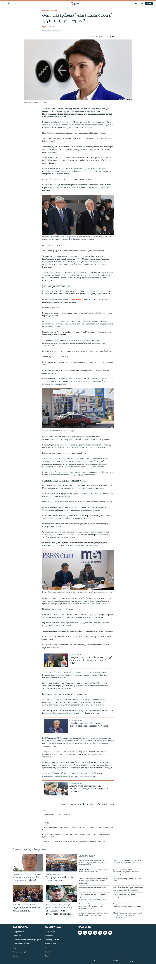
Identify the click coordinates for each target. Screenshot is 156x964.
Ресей (47, 948)
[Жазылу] (110, 933)
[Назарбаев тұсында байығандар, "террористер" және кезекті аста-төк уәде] (56, 726)
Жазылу (16, 956)
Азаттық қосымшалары (21, 944)
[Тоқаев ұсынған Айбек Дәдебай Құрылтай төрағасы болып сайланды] (28, 893)
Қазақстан (49, 936)
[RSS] (105, 933)
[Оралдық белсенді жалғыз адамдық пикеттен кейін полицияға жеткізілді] (28, 862)
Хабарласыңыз (18, 932)
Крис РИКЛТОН (48, 27)
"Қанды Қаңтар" (76, 299)
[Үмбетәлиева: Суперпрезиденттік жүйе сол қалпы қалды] (61, 862)
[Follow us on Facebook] (80, 933)
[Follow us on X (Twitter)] (85, 933)
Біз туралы (17, 936)
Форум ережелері (19, 952)
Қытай (47, 952)
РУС (142, 3)
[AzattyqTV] (136, 3)
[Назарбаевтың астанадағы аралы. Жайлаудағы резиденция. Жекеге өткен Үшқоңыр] (56, 788)
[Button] (95, 36)
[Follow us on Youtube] (90, 933)
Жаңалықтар (50, 932)
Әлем (47, 956)
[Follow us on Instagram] (95, 933)
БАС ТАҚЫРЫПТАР (49, 11)
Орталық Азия (50, 944)
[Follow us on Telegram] (100, 933)
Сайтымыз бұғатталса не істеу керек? (27, 940)
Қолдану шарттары (20, 948)
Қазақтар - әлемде (52, 940)
